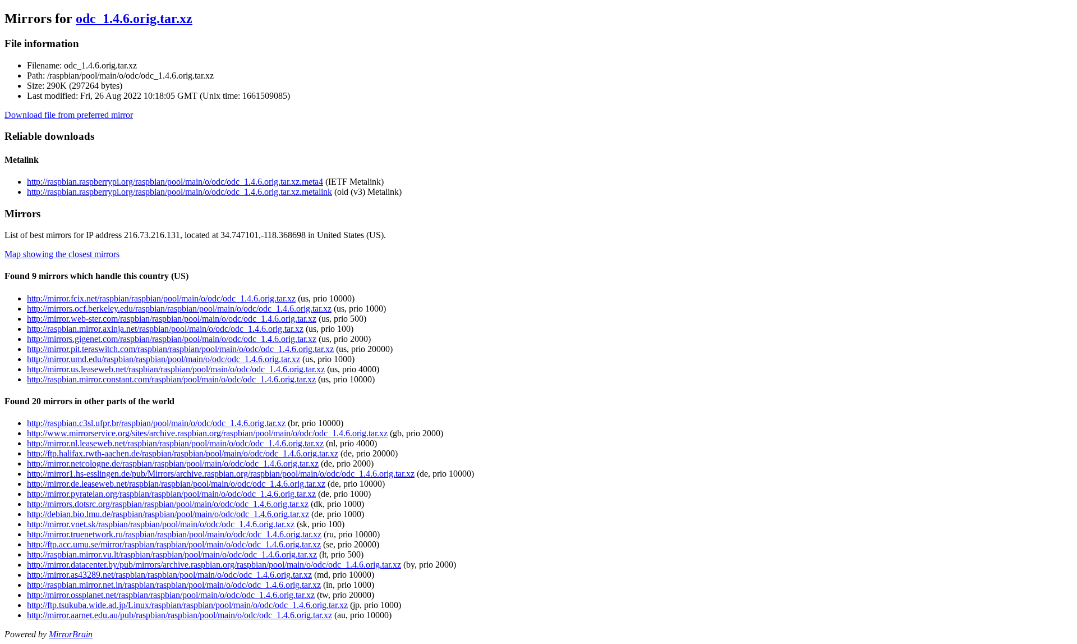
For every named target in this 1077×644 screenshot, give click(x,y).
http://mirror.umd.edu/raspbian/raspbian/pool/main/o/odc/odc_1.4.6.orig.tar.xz (163, 359)
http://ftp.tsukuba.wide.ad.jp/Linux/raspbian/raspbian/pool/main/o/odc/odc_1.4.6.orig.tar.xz (187, 605)
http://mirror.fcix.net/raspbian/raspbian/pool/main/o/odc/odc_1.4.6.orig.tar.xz (161, 298)
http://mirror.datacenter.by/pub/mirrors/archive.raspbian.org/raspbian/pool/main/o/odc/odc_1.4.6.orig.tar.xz (214, 564)
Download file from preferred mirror (68, 115)
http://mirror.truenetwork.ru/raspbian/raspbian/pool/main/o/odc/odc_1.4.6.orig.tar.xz (174, 534)
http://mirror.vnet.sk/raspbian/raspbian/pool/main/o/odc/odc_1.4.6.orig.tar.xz (160, 524)
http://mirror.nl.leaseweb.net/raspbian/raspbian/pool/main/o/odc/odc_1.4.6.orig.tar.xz (175, 443)
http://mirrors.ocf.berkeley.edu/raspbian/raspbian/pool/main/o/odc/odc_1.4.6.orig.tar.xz (179, 308)
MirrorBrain (71, 634)
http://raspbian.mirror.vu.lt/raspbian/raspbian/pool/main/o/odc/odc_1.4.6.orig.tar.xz (172, 554)
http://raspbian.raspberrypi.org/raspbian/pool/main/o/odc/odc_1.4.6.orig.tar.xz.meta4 (175, 181)
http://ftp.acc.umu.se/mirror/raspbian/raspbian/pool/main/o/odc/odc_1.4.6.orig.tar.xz (174, 544)
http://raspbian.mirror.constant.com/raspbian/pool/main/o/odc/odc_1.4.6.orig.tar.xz (171, 379)
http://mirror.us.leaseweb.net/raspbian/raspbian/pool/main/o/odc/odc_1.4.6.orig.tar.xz (176, 369)
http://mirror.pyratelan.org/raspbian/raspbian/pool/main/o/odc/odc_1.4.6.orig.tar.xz (171, 494)
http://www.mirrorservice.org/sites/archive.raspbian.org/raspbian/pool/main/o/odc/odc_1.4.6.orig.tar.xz (207, 433)
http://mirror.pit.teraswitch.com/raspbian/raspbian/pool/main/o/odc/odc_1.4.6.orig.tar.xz (180, 349)
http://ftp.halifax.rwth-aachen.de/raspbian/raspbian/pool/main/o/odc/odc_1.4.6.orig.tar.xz (182, 453)
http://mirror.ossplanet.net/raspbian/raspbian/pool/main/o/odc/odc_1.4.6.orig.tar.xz (171, 595)
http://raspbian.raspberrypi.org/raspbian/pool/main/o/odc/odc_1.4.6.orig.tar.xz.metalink (179, 192)
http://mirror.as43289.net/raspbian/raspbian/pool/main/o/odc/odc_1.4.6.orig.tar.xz (169, 574)
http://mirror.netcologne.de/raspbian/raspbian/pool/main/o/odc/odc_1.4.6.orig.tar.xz (173, 463)
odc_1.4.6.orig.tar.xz (134, 18)
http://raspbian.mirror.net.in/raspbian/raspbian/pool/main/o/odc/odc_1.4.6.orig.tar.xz (174, 585)
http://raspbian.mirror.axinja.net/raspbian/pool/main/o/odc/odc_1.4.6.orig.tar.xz (165, 329)
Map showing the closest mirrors (61, 254)
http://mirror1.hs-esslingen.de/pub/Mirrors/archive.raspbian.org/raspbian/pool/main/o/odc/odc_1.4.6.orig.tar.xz (221, 473)
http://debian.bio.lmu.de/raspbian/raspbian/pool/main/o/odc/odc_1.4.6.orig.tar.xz (168, 514)
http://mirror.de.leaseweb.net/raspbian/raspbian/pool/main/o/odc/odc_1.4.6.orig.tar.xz (176, 483)
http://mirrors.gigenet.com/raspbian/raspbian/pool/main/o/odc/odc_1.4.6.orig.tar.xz (171, 339)
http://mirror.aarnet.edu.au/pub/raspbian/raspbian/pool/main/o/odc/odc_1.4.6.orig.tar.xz (179, 615)
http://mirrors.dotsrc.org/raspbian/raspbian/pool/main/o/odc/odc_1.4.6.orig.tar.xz (168, 504)
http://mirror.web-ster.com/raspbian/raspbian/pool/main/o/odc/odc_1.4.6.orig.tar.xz (171, 318)
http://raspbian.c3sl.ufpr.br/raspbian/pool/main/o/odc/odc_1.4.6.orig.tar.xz (156, 423)
